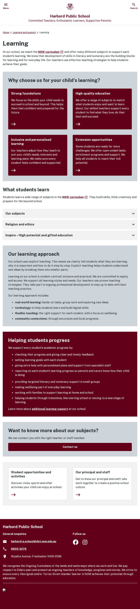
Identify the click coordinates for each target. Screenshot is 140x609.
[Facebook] (75, 544)
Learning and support (24, 32)
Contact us (70, 447)
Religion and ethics (70, 224)
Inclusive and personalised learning (31, 142)
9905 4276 (18, 549)
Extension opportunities (94, 139)
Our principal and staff (93, 472)
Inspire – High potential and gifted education (70, 235)
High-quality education (93, 93)
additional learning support (50, 409)
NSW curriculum (51, 52)
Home (6, 32)
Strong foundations (26, 93)
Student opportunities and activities (31, 474)
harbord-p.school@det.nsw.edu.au (33, 541)
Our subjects (70, 213)
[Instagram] (85, 544)
